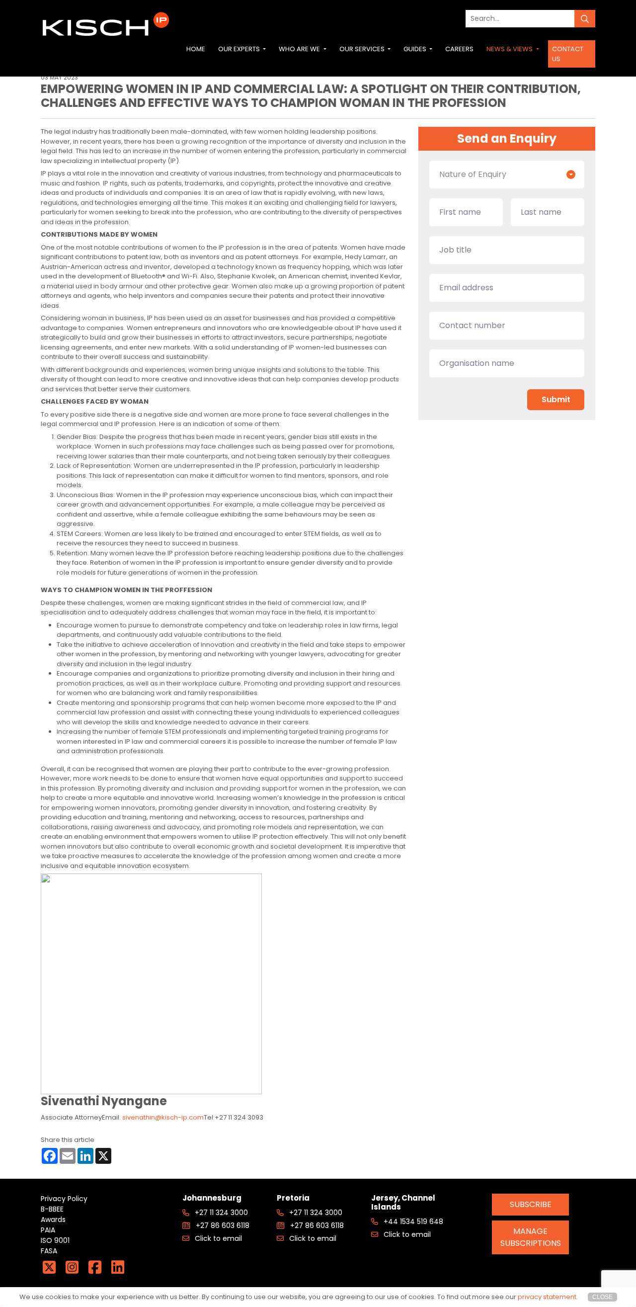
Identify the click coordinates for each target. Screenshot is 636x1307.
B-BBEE (52, 1209)
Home (195, 49)
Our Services (362, 49)
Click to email (217, 1238)
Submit (556, 399)
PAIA (48, 1230)
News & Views (510, 49)
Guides (415, 49)
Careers (459, 49)
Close (602, 1297)
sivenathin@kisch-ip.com (163, 1117)
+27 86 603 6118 (221, 1225)
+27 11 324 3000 (220, 1213)
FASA (49, 1251)
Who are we (300, 49)
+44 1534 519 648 (412, 1221)
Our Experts (239, 49)
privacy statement (547, 1297)
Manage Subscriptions (530, 1237)
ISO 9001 (55, 1240)
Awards (53, 1219)
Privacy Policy (64, 1199)
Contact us (567, 54)
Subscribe (531, 1204)
